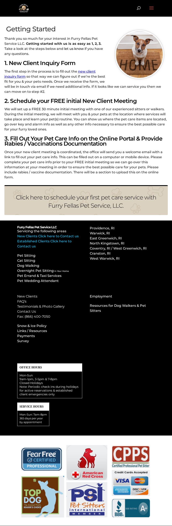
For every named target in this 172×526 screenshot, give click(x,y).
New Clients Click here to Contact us (48, 236)
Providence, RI (102, 228)
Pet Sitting (26, 256)
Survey (23, 341)
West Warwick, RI (105, 258)
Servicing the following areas (41, 231)
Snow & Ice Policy (32, 326)
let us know (74, 49)
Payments (26, 336)
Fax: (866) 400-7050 (33, 317)
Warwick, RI (100, 233)
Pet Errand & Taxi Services (39, 276)
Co (118, 248)
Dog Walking (28, 266)
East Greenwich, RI (106, 238)
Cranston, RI (100, 253)
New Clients (27, 296)
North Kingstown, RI (107, 243)
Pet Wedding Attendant (38, 281)
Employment (101, 296)
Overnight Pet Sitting (43, 271)
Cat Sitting (26, 261)
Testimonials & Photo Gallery (41, 306)
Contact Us (26, 311)
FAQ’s (21, 301)
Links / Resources (32, 331)
